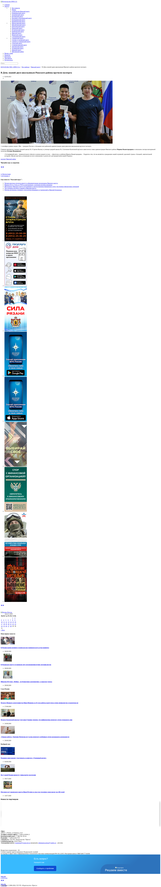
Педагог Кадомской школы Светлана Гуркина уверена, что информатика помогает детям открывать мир (36, 720)
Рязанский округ (17, 35)
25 (4, 626)
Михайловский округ (19, 25)
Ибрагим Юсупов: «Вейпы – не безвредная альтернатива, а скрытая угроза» (26, 681)
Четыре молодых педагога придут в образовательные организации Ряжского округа (31, 183)
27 (8, 626)
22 (13, 624)
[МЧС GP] (15, 376)
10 (2, 622)
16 (15, 622)
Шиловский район (18, 51)
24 (2, 626)
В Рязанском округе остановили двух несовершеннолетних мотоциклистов (26, 664)
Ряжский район (11, 159)
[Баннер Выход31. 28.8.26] (15, 601)
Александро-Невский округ (21, 11)
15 (13, 622)
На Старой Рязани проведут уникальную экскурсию (18, 775)
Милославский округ (18, 23)
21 (11, 624)
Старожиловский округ (19, 45)
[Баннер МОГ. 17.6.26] (15, 556)
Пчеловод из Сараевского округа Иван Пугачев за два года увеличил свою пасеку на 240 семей (32, 792)
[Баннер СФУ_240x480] (15, 511)
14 (11, 622)
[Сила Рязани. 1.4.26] (15, 331)
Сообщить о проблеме (45, 868)
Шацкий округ (16, 50)
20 (8, 624)
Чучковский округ (18, 48)
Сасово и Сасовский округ (20, 40)
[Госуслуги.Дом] (15, 286)
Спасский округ (17, 43)
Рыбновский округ (18, 31)
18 (4, 624)
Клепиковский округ (18, 20)
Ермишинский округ (18, 13)
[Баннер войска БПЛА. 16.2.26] (15, 240)
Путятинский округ (18, 30)
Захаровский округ (18, 15)
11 (4, 622)
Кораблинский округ (18, 21)
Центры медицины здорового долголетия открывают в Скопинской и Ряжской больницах (33, 190)
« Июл (3, 630)
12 (6, 622)
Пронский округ (17, 28)
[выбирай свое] (15, 466)
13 (8, 622)
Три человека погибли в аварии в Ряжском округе (20, 188)
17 (2, 624)
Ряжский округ (16, 33)
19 (6, 624)
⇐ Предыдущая (6, 174)
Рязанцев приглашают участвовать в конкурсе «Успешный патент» (23, 758)
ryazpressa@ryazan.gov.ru (22, 843)
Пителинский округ (18, 26)
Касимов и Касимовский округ (22, 18)
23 (15, 624)
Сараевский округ (17, 38)
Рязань (14, 10)
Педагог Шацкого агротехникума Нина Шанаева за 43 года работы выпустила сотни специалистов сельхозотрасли (39, 703)
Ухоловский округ (17, 46)
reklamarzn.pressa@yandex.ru (47, 843)
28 (11, 626)
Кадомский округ (17, 16)
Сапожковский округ (18, 36)
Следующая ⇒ (5, 176)
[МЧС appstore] (15, 421)
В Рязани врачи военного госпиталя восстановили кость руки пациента (25, 647)
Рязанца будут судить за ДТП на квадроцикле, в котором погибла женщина (28, 185)
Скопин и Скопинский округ (21, 41)
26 (6, 626)
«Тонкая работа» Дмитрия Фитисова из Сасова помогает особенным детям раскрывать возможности (35, 737)
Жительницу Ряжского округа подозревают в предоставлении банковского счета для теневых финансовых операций (41, 186)
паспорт (3, 159)
